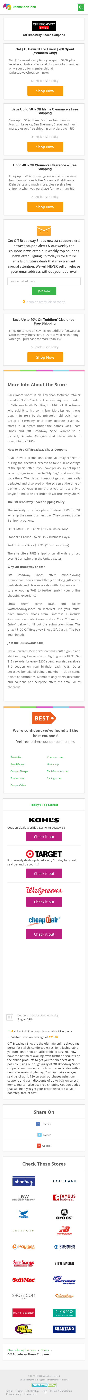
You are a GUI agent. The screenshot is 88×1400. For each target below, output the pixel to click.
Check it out (44, 836)
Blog (44, 1390)
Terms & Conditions (61, 1390)
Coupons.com (55, 757)
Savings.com (54, 778)
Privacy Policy (13, 1393)
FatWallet (15, 757)
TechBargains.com (57, 771)
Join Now (44, 291)
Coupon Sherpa (19, 771)
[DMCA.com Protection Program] (44, 1384)
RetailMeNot (17, 764)
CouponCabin (18, 785)
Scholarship (32, 1390)
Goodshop (53, 764)
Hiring (19, 1390)
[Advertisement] (44, 974)
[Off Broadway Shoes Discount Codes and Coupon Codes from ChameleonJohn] (20, 7)
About (9, 1390)
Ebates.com (17, 778)
